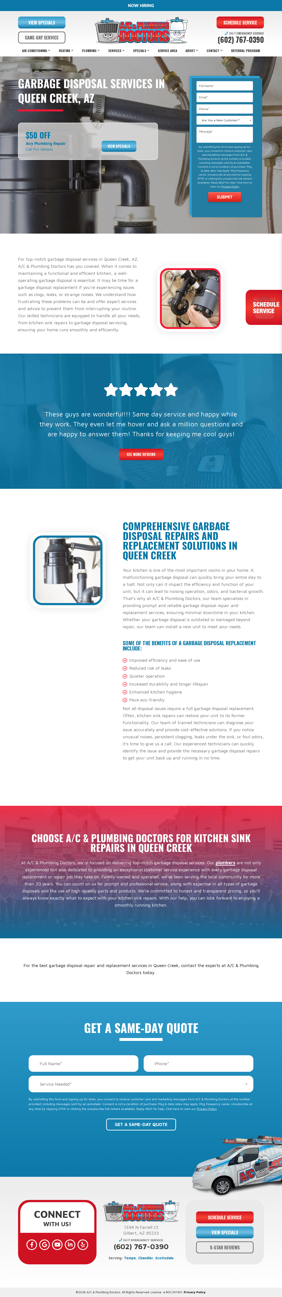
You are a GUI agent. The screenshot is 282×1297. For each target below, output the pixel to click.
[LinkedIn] (70, 1244)
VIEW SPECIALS (41, 22)
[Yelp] (82, 1244)
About (190, 50)
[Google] (44, 1244)
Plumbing (89, 50)
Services (114, 50)
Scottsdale (164, 1258)
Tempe (130, 1258)
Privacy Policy (230, 186)
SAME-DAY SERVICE (42, 37)
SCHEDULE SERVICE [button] (225, 1217)
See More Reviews (141, 454)
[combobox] (225, 120)
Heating (64, 50)
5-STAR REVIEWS (225, 1247)
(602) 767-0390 (241, 39)
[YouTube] (57, 1244)
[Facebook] (31, 1244)
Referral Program (245, 50)
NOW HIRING (141, 5)
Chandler (145, 1258)
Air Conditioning (34, 50)
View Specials (119, 146)
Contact (213, 50)
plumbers (225, 862)
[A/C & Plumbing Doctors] (141, 31)
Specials (139, 50)
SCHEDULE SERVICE (240, 22)
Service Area (167, 50)
